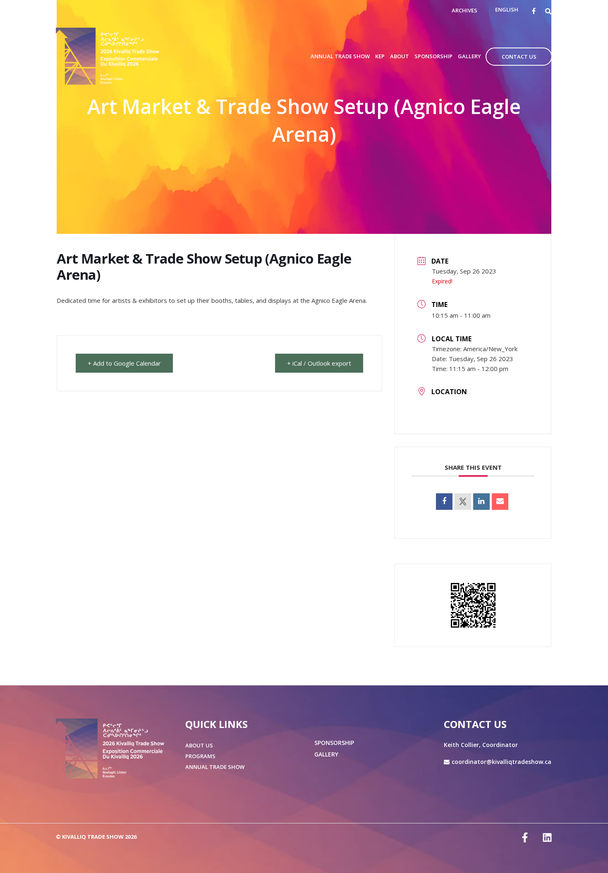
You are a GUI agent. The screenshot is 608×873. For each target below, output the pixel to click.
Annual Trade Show (214, 767)
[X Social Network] (463, 501)
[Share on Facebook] (444, 501)
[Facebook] (534, 11)
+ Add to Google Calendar (124, 363)
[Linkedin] (481, 501)
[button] (548, 11)
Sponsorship (334, 743)
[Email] (500, 501)
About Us (199, 745)
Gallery (326, 754)
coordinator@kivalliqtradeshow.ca (501, 762)
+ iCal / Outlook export (319, 363)
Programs (200, 756)
